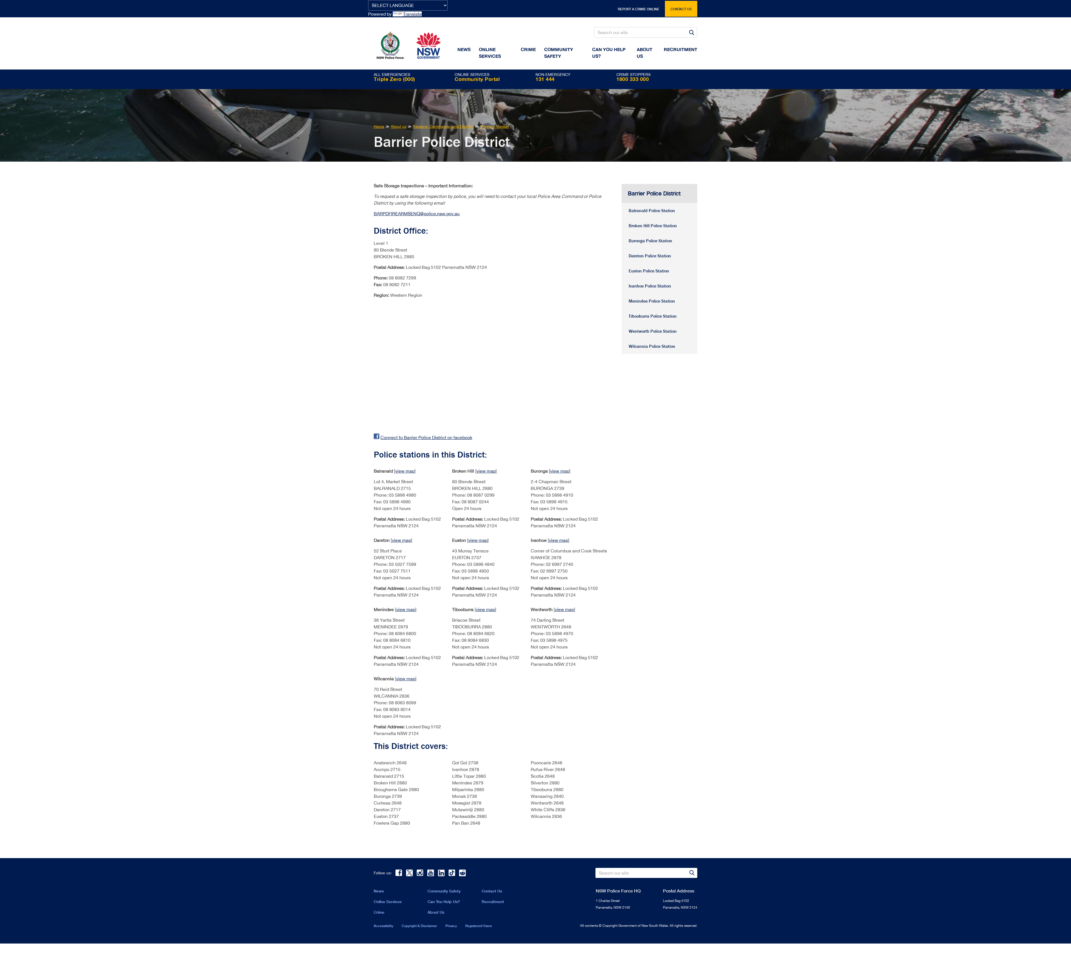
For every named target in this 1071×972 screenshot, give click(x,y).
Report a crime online (638, 9)
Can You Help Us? (609, 53)
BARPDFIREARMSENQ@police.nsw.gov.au (417, 213)
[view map (559, 470)
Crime (528, 49)
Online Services (490, 53)
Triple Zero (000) (394, 79)
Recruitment (680, 49)
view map (404, 470)
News (464, 49)
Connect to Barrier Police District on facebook (426, 437)
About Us (436, 912)
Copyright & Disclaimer (419, 926)
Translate (412, 13)
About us (644, 53)
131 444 (545, 79)
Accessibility (383, 926)
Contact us (681, 9)
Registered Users (478, 926)
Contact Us (492, 891)
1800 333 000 (632, 79)
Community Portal (477, 79)
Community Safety (558, 53)
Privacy (451, 926)
